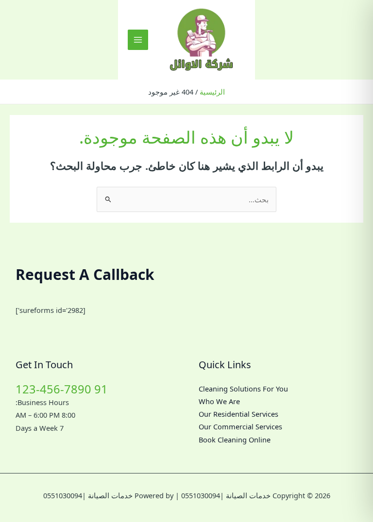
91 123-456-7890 (62, 389)
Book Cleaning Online (235, 439)
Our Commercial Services (240, 426)
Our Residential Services (238, 414)
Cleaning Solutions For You (243, 388)
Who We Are (219, 401)
